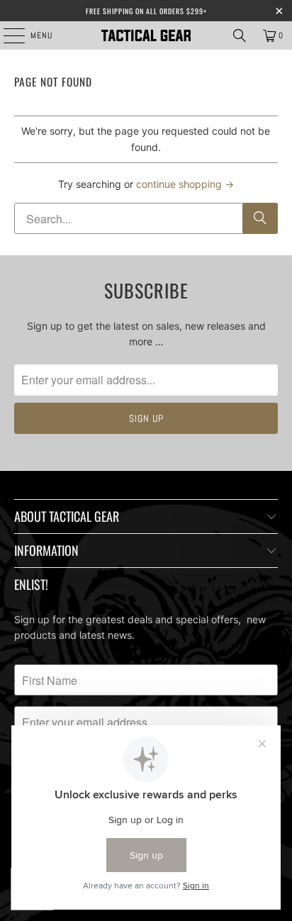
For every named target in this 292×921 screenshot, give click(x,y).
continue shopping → (185, 184)
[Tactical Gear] (146, 35)
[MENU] (6, 35)
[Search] (239, 35)
